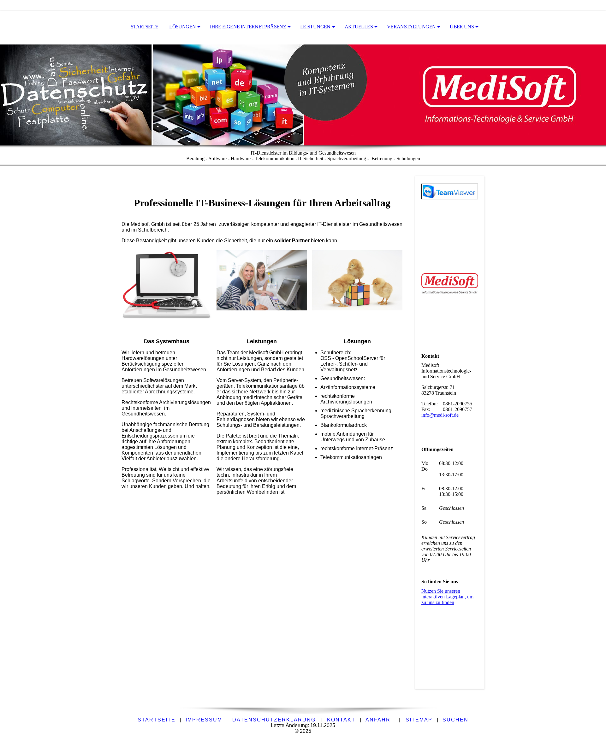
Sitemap (419, 719)
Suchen (455, 719)
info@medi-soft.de (440, 415)
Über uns (462, 26)
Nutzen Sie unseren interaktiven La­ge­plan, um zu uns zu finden (447, 596)
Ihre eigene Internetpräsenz (248, 26)
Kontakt (341, 719)
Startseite (144, 26)
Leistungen (315, 26)
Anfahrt (379, 719)
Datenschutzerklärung (274, 719)
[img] (303, 94)
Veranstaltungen (411, 26)
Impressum (204, 719)
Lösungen (182, 26)
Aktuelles (359, 26)
